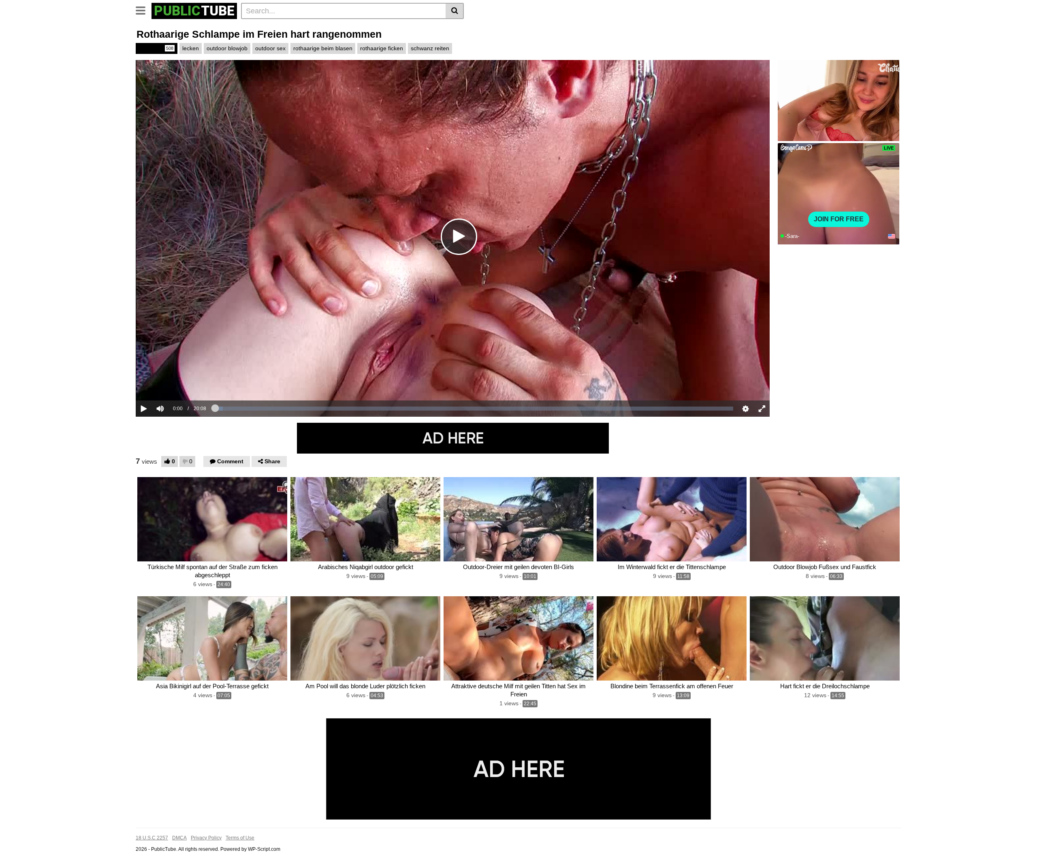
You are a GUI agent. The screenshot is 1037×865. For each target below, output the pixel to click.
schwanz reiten (430, 48)
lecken (190, 48)
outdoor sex (270, 48)
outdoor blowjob (227, 48)
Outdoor (156, 48)
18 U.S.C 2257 (152, 838)
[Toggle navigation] (143, 9)
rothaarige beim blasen (322, 48)
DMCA (179, 838)
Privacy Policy (206, 838)
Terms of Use (240, 838)
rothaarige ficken (381, 48)
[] (455, 11)
